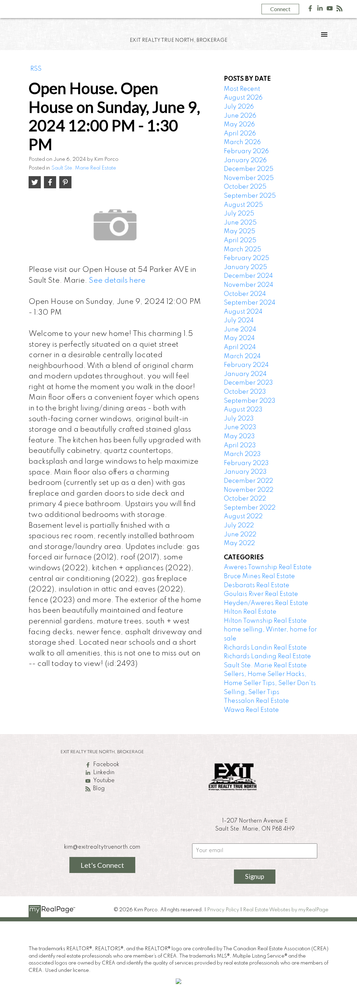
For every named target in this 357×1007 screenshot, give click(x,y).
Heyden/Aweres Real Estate (266, 603)
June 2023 (240, 427)
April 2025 (240, 240)
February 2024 (246, 365)
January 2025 (245, 267)
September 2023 (249, 401)
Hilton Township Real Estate (265, 621)
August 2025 (243, 205)
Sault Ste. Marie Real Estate (83, 168)
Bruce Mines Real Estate (259, 576)
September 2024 (249, 303)
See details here (117, 280)
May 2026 (239, 124)
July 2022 (239, 525)
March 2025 (242, 249)
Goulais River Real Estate (261, 594)
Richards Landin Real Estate (265, 648)
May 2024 (239, 338)
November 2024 (248, 285)
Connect (280, 9)
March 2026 (242, 142)
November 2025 (249, 178)
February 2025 (246, 258)
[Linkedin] (320, 10)
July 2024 (239, 320)
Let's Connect (102, 865)
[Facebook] (310, 10)
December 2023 (248, 383)
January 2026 (245, 160)
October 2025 (245, 187)
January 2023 (245, 472)
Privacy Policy (223, 909)
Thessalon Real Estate (256, 701)
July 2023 (239, 419)
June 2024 (240, 330)
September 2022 (249, 508)
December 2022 (248, 481)
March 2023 (242, 454)
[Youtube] (330, 10)
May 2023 (239, 436)
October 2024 (245, 294)
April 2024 (240, 347)
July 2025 (239, 214)
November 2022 (248, 490)
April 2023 (240, 445)
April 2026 (240, 134)
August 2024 (243, 312)
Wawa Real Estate (251, 710)
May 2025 (239, 231)
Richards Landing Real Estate (267, 656)
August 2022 (243, 516)
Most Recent (242, 89)
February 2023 (246, 463)
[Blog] (339, 10)
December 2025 (248, 169)
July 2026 (239, 107)
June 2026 (240, 116)
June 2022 (240, 535)
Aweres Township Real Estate (268, 567)
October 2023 (245, 392)
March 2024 (242, 356)
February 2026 (246, 151)
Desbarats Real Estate (256, 585)
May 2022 (239, 543)
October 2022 (245, 499)
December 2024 (248, 276)
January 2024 (245, 374)
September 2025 (250, 196)
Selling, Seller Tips (251, 692)
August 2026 (243, 98)
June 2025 (240, 223)
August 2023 (243, 410)
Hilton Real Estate (250, 612)
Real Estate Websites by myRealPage (285, 909)
